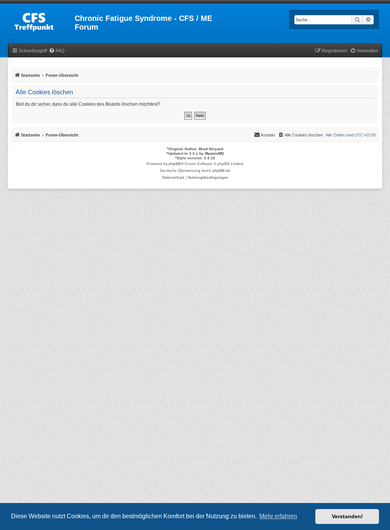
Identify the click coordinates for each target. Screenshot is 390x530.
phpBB (175, 164)
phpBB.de (221, 170)
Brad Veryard (211, 149)
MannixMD (214, 153)
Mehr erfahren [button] (278, 516)
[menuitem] (56, 51)
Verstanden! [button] (347, 516)
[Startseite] (42, 20)
